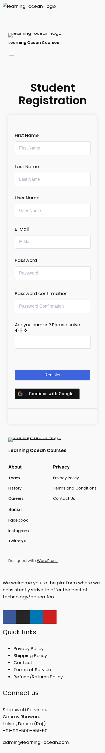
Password (26, 260)
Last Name (27, 166)
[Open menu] (11, 54)
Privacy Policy (28, 648)
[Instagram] (23, 617)
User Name (27, 198)
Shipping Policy (30, 655)
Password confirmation (41, 293)
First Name (27, 135)
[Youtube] (50, 617)
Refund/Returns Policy (38, 677)
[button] (52, 20)
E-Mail (22, 229)
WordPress (47, 560)
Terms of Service (32, 669)
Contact (22, 662)
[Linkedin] (36, 617)
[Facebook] (9, 617)
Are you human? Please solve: (48, 324)
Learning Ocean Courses (33, 42)
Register (52, 375)
